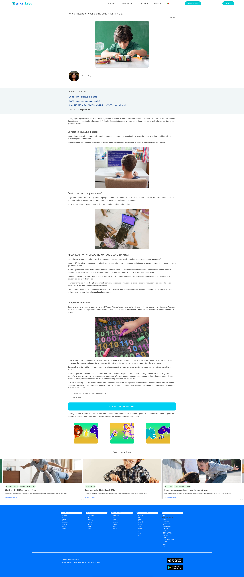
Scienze (64, 524)
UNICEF (165, 546)
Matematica (65, 515)
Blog (164, 525)
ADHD (164, 545)
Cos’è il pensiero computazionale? (84, 101)
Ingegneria (65, 522)
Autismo (165, 541)
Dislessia (165, 543)
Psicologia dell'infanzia (182, 486)
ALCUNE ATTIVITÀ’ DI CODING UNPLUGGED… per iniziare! (97, 105)
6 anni (139, 535)
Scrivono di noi (167, 526)
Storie (164, 530)
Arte (63, 517)
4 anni (139, 532)
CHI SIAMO (166, 528)
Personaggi (166, 521)
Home (164, 519)
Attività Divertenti (12, 486)
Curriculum (166, 537)
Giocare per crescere (27, 486)
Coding (64, 528)
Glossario (165, 535)
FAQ (164, 515)
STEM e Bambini (90, 486)
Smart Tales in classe (168, 539)
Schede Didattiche (168, 534)
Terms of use (66, 559)
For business (166, 523)
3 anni (139, 530)
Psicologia (168, 486)
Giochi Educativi (167, 532)
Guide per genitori (167, 517)
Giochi (89, 526)
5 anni (139, 533)
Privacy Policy (75, 559)
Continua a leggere (11, 497)
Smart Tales (111, 3)
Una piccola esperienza (79, 109)
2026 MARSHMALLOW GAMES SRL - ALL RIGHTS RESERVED (81, 563)
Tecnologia (65, 521)
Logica (64, 519)
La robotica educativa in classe (83, 97)
